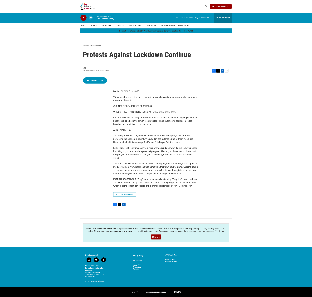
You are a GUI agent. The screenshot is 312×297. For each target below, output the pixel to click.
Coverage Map (168, 25)
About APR (137, 265)
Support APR (135, 25)
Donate (156, 236)
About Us (151, 25)
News (83, 25)
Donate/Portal (221, 6)
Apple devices (170, 259)
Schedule (106, 25)
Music (94, 25)
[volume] (91, 18)
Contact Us (137, 267)
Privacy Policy (138, 256)
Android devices (171, 261)
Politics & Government (92, 45)
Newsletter (184, 25)
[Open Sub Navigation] (87, 25)
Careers (136, 269)
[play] (83, 17)
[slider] (94, 17)
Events (120, 25)
